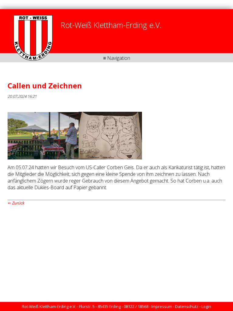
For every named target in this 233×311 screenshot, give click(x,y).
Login (206, 306)
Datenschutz (186, 306)
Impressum (161, 306)
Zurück (18, 203)
